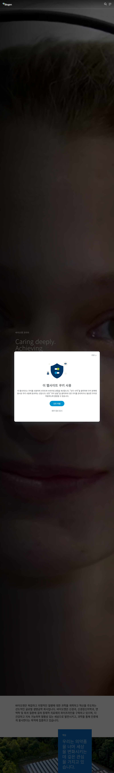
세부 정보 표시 (57, 410)
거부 (93, 355)
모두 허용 (57, 403)
